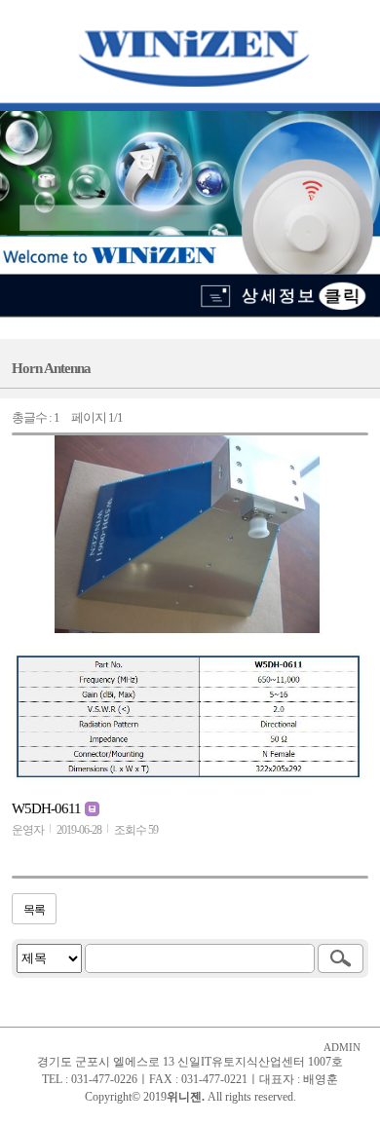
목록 (34, 910)
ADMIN (342, 1047)
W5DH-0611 (48, 808)
